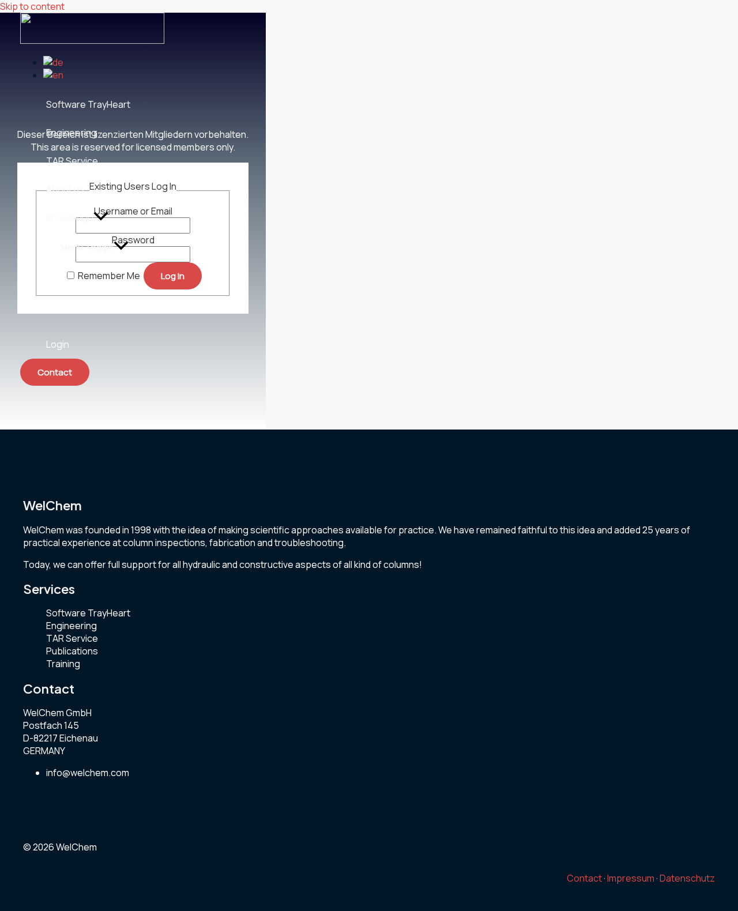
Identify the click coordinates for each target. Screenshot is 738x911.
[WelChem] (92, 40)
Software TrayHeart (88, 613)
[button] (100, 217)
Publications (72, 651)
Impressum (630, 878)
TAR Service (72, 638)
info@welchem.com (87, 772)
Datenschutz (687, 878)
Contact (584, 878)
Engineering (71, 625)
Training (63, 663)
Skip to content (32, 6)
